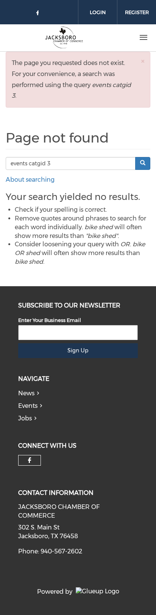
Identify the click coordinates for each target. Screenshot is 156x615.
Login (98, 12)
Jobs (25, 418)
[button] (143, 61)
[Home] (64, 37)
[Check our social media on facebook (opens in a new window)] (39, 14)
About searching (30, 179)
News (26, 393)
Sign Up (77, 350)
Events (27, 405)
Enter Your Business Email (49, 320)
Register (137, 12)
